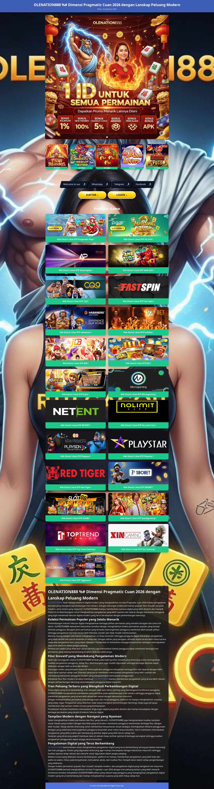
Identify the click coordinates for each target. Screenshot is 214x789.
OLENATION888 (55, 602)
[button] (98, 171)
